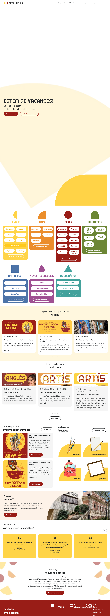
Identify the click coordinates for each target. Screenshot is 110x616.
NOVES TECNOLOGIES (42, 276)
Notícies (92, 3)
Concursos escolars (99, 454)
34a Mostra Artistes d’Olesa (86, 340)
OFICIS (68, 222)
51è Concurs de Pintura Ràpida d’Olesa (40, 436)
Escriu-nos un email (80, 605)
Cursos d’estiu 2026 (11, 392)
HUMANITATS (94, 222)
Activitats (80, 3)
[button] (52, 413)
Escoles (77, 478)
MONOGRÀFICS (68, 276)
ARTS (42, 222)
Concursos (76, 454)
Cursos (66, 3)
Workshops (72, 3)
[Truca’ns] (52, 605)
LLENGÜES (15, 222)
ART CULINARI (15, 276)
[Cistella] (105, 3)
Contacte (99, 3)
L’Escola (60, 3)
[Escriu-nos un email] (71, 605)
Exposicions (102, 478)
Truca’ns (58, 605)
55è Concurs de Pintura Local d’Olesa (39, 464)
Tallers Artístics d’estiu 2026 (50, 392)
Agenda (87, 3)
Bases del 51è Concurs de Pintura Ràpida (18, 340)
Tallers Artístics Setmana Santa (87, 395)
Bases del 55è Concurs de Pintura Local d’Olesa (54, 341)
